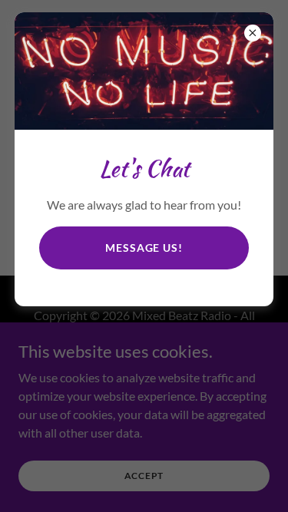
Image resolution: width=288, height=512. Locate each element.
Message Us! (144, 247)
